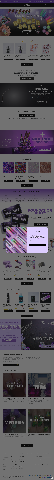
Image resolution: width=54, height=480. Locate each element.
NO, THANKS (37, 248)
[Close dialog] (46, 228)
